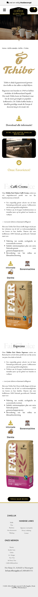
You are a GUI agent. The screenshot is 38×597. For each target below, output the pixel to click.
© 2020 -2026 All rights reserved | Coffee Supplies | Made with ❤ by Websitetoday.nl (19, 587)
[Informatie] (10, 263)
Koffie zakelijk (12, 48)
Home (4, 48)
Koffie (20, 48)
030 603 (26, 570)
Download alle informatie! (19, 125)
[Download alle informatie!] (19, 118)
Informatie (10, 268)
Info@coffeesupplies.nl (13, 570)
